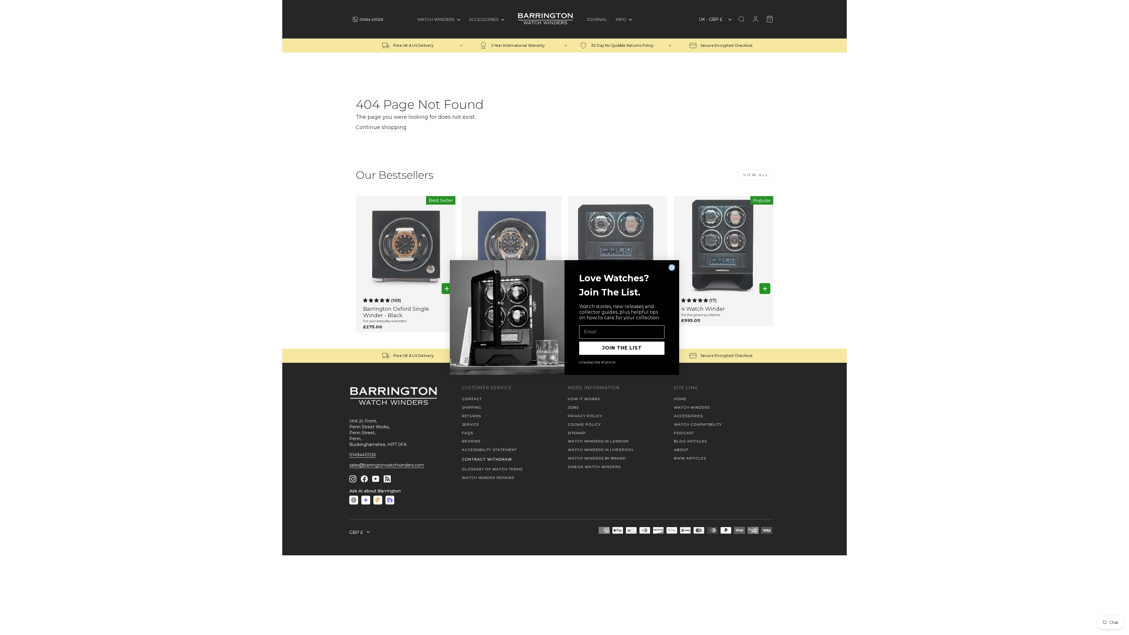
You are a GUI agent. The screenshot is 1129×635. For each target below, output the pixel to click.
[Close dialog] (671, 267)
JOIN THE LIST (622, 348)
